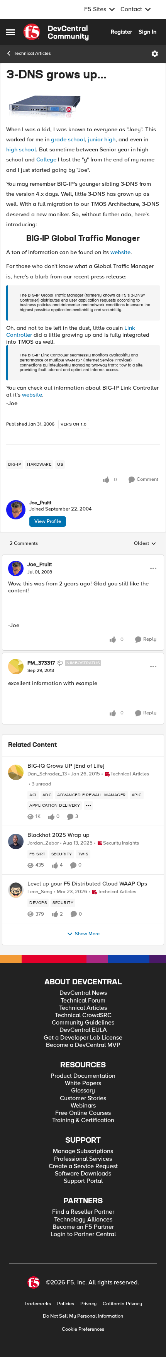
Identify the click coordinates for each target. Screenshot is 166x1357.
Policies (65, 1304)
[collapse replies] (83, 558)
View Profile (47, 521)
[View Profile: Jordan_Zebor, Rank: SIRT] (16, 841)
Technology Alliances (83, 1219)
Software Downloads (83, 1173)
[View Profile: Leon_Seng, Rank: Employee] (16, 890)
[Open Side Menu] (10, 32)
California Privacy (122, 1304)
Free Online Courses (83, 1113)
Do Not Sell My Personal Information (83, 1316)
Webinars (83, 1105)
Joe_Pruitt (40, 503)
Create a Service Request (83, 1166)
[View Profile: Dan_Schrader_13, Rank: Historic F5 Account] (16, 772)
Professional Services (83, 1159)
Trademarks (37, 1304)
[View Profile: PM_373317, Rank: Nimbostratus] (16, 666)
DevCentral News (83, 993)
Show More (87, 934)
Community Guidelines (83, 1022)
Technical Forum (83, 1000)
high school (21, 149)
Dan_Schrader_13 (47, 774)
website (120, 252)
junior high (101, 139)
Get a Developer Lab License (83, 1037)
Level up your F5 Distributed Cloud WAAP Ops (87, 883)
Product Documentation (83, 1076)
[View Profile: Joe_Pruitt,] (15, 509)
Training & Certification (83, 1120)
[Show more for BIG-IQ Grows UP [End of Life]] (88, 805)
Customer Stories (83, 1098)
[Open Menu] (154, 53)
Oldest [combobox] (145, 544)
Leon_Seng (40, 892)
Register (121, 31)
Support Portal (83, 1181)
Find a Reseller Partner (83, 1212)
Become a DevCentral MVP (83, 1045)
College (46, 159)
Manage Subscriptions (83, 1151)
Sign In (147, 31)
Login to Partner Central (83, 1234)
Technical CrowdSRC (83, 1015)
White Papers (83, 1083)
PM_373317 (41, 663)
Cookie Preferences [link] (83, 1329)
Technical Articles (32, 53)
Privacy (88, 1304)
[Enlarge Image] (83, 105)
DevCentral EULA (83, 1030)
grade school (68, 139)
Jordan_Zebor (43, 843)
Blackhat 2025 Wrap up (58, 835)
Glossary (83, 1090)
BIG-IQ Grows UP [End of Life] (65, 766)
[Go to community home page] (56, 32)
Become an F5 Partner (83, 1227)
